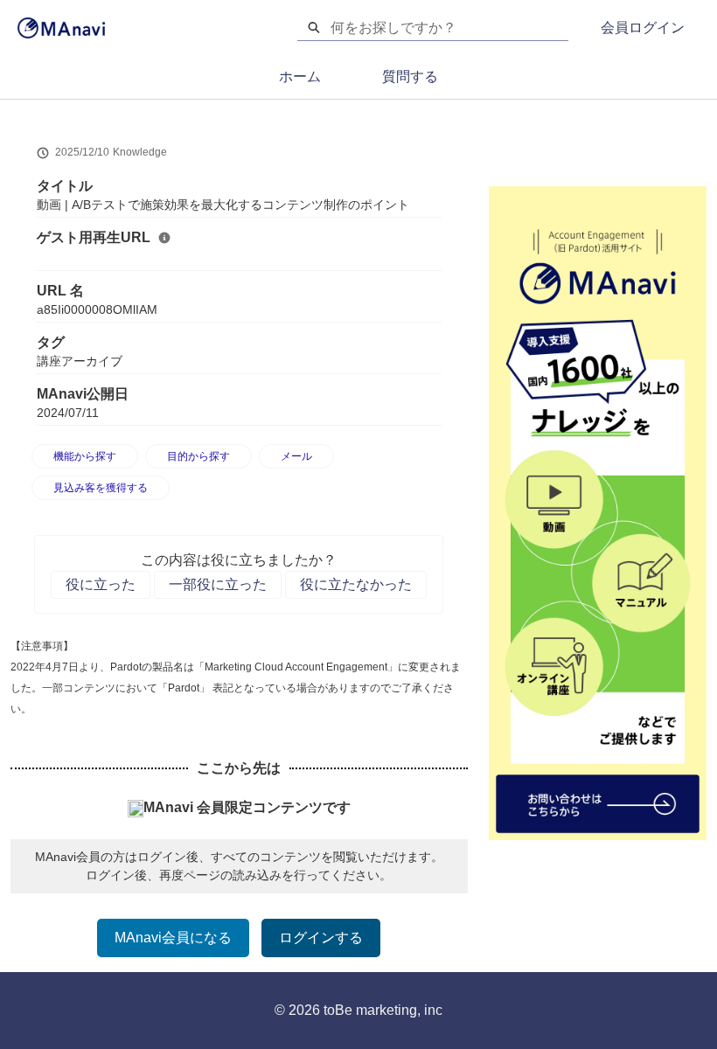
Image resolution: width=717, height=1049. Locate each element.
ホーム (300, 76)
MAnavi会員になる (173, 937)
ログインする (321, 937)
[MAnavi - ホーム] (61, 27)
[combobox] (449, 28)
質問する (410, 76)
